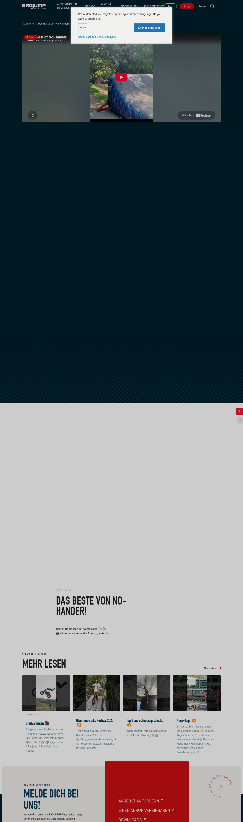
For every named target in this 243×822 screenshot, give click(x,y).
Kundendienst (154, 6)
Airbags (89, 6)
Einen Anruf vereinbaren (144, 810)
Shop (187, 6)
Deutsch (202, 6)
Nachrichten (129, 6)
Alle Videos (210, 668)
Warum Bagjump (107, 6)
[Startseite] (34, 6)
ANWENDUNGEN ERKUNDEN (67, 6)
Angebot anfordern (138, 801)
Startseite (28, 23)
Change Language (149, 27)
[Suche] (212, 6)
